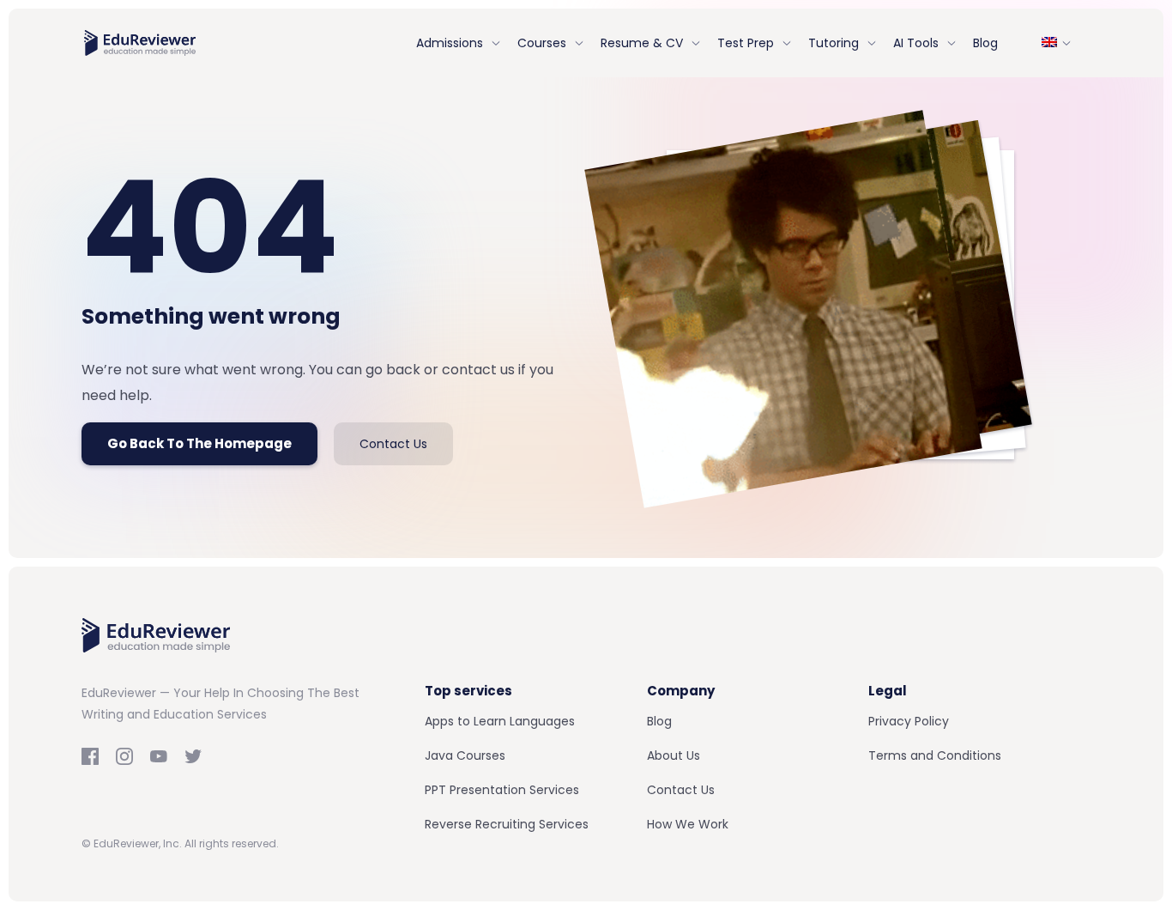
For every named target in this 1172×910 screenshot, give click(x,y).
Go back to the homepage (199, 443)
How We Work (687, 824)
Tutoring (833, 43)
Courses (541, 43)
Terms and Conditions (934, 755)
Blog (985, 43)
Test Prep (745, 43)
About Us (673, 755)
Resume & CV (642, 43)
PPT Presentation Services (502, 789)
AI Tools (916, 43)
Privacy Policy (908, 721)
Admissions (449, 43)
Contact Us (393, 443)
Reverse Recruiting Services (507, 824)
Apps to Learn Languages (500, 721)
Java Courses (465, 755)
